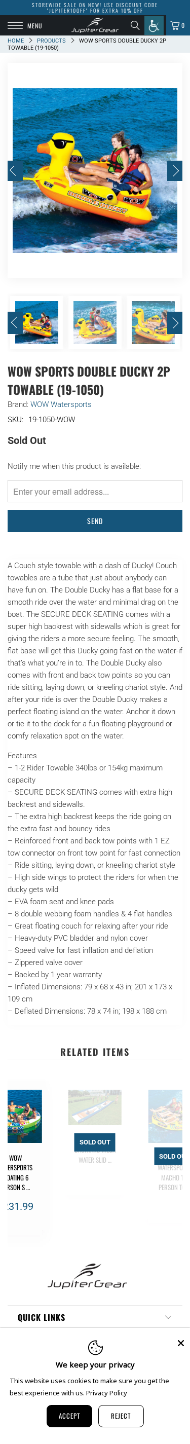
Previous (15, 171)
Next (174, 171)
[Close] (181, 1343)
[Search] (137, 25)
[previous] (17, 1162)
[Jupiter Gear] (95, 25)
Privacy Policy (106, 1392)
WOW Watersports (61, 404)
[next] (173, 1162)
